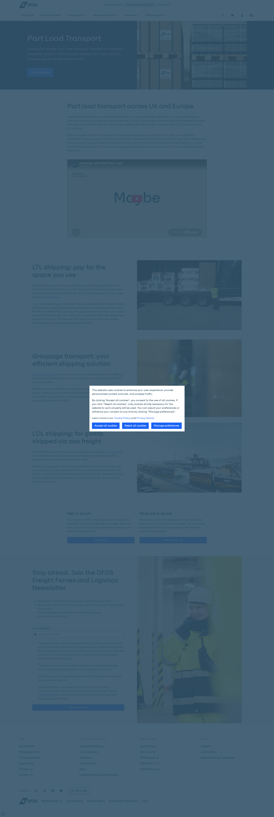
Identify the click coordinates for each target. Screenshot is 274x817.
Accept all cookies (106, 425)
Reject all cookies (135, 425)
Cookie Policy (122, 418)
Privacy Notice (145, 418)
